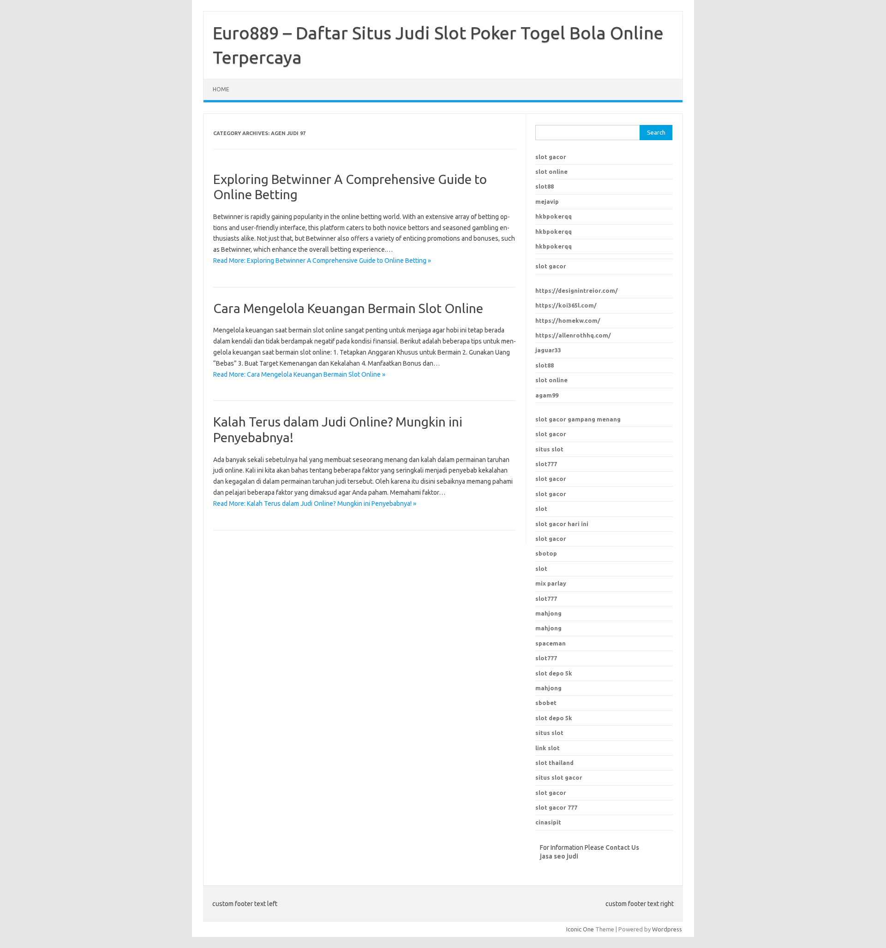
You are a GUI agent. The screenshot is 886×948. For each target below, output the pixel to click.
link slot (547, 748)
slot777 (546, 464)
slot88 (544, 186)
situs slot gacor (558, 777)
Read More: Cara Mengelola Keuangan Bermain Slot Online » (299, 374)
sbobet (546, 702)
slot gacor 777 (556, 807)
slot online (551, 171)
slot (541, 508)
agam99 (546, 395)
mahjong (548, 628)
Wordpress (667, 929)
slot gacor (550, 157)
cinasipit (548, 822)
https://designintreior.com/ (576, 290)
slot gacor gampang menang (578, 419)
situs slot (549, 449)
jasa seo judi (559, 856)
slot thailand (554, 762)
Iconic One (580, 929)
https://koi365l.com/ (566, 305)
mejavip (547, 201)
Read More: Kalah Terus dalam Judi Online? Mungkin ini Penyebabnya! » (314, 503)
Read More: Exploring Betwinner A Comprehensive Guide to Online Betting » (322, 260)
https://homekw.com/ (567, 320)
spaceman (550, 643)
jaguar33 (548, 350)
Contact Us (622, 847)
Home (221, 89)
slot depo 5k (553, 673)
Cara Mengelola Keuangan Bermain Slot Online (348, 308)
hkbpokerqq (553, 216)
